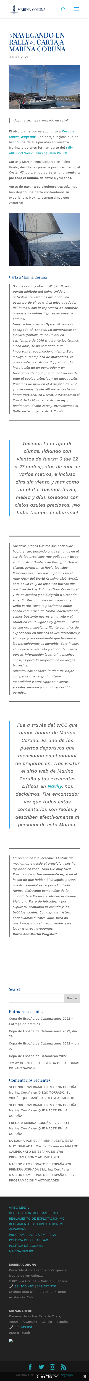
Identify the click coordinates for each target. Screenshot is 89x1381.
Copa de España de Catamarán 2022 (38, 1056)
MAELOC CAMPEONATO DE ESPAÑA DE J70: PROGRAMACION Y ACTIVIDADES (43, 1151)
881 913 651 (23, 1327)
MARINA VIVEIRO (21, 1251)
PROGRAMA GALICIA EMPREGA (32, 1234)
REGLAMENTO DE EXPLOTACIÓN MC (37, 1218)
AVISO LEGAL (19, 1207)
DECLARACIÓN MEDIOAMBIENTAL (34, 1213)
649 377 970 (46, 1286)
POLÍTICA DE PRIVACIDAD (28, 1240)
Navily (55, 786)
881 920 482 (24, 1286)
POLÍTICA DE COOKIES (26, 1245)
